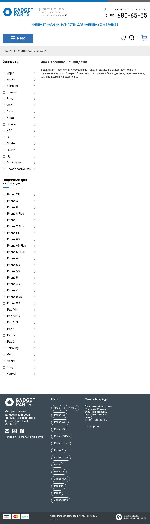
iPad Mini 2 (14, 316)
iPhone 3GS (14, 297)
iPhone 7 (12, 220)
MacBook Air (60, 479)
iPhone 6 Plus (15, 252)
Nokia (10, 118)
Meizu (10, 105)
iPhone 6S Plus (16, 246)
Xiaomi (11, 79)
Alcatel (11, 143)
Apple (10, 73)
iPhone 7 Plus (15, 227)
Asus (10, 111)
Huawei (11, 92)
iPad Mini (12, 310)
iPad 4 (11, 329)
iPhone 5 (12, 278)
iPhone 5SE (60, 422)
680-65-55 (125, 15)
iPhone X (12, 201)
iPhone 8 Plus (15, 214)
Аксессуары (15, 163)
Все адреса (92, 426)
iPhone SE (13, 233)
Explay (11, 150)
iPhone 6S (13, 239)
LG (8, 137)
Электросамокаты (19, 169)
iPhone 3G (13, 303)
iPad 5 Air (13, 323)
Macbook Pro (61, 500)
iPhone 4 (12, 291)
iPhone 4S (13, 284)
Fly (8, 156)
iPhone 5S (13, 271)
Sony (10, 99)
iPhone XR (13, 195)
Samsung (13, 86)
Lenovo (11, 124)
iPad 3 (11, 335)
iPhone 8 (12, 207)
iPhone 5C (13, 265)
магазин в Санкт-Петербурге (131, 9)
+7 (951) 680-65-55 (96, 420)
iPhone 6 (12, 259)
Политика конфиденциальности (24, 437)
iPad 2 (11, 342)
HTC (9, 131)
